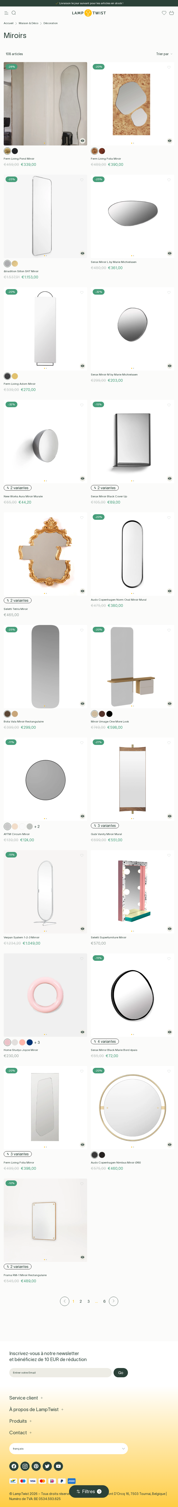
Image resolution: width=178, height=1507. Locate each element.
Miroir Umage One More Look (110, 721)
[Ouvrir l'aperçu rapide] (82, 141)
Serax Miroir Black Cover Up (109, 496)
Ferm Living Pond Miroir (19, 158)
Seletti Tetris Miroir (16, 608)
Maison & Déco (28, 23)
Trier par (162, 54)
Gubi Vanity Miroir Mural (106, 833)
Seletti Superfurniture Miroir (108, 937)
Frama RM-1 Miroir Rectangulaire (25, 1275)
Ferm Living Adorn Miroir (19, 383)
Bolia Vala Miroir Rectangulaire (24, 721)
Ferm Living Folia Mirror (19, 1162)
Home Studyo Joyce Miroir (21, 1049)
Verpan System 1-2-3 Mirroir (21, 937)
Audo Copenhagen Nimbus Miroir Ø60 (116, 1162)
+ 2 (37, 826)
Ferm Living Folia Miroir (106, 158)
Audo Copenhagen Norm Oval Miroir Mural (118, 599)
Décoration (51, 23)
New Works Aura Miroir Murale (23, 496)
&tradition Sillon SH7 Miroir (21, 271)
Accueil (8, 23)
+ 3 (37, 1042)
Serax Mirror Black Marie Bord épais (114, 1049)
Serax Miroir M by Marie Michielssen (114, 374)
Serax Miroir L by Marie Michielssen (114, 261)
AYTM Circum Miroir (17, 833)
